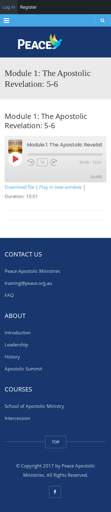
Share (96, 177)
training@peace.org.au (28, 283)
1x (42, 162)
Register (28, 7)
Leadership (16, 344)
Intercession (17, 418)
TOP (56, 442)
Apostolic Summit (23, 369)
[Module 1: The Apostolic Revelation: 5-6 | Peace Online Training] (55, 42)
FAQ (9, 295)
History (12, 356)
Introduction (18, 332)
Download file (19, 187)
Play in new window (60, 187)
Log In (8, 7)
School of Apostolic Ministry (34, 406)
